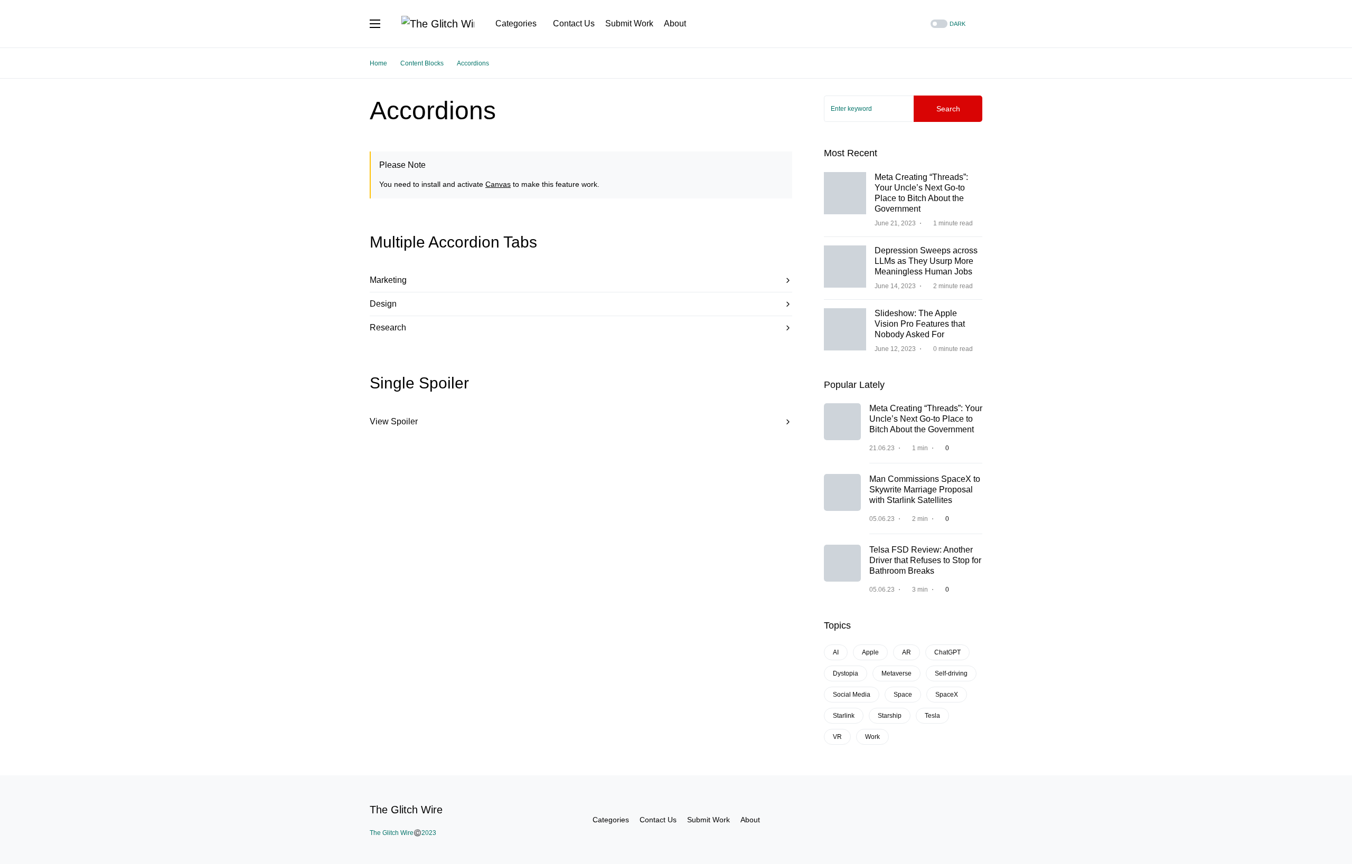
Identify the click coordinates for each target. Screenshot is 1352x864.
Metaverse (896, 673)
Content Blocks (422, 63)
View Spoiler (394, 421)
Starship (890, 715)
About (750, 819)
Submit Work (708, 819)
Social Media (851, 694)
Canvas (498, 184)
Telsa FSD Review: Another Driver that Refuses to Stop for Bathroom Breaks (925, 560)
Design (383, 303)
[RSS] (903, 24)
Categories (611, 819)
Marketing (388, 280)
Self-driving (951, 673)
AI (836, 652)
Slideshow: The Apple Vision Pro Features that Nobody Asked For (920, 324)
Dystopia (845, 673)
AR (906, 652)
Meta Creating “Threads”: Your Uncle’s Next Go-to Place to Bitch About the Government (925, 419)
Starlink (844, 715)
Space (903, 694)
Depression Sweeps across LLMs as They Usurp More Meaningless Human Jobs (926, 261)
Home (378, 63)
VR (837, 736)
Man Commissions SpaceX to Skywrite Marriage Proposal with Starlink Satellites (924, 489)
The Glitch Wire (406, 809)
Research (388, 327)
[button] (375, 24)
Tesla (932, 715)
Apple (870, 652)
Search (948, 109)
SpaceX (946, 694)
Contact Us (658, 819)
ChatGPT (947, 652)
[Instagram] (890, 24)
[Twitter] (877, 24)
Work (872, 736)
